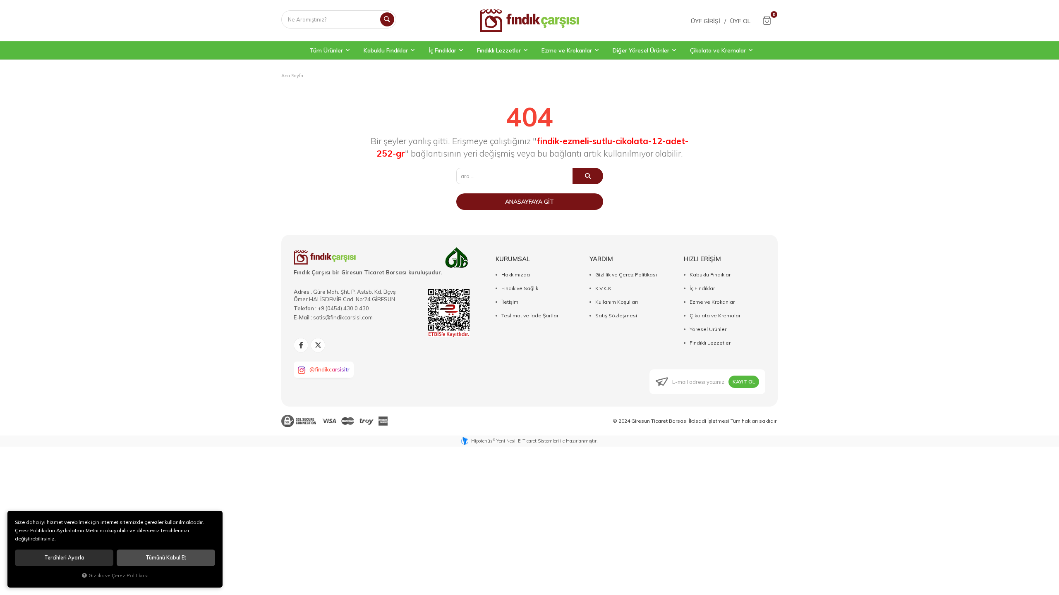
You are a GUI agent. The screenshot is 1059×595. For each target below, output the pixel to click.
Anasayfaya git (529, 201)
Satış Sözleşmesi (616, 315)
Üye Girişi (705, 21)
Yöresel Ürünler (708, 329)
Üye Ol (740, 21)
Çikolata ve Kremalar (715, 315)
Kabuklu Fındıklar (710, 274)
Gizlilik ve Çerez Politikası (626, 274)
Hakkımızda (515, 274)
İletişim (509, 302)
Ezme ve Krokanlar (712, 302)
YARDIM (601, 259)
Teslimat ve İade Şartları (530, 315)
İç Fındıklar (702, 288)
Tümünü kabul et (166, 558)
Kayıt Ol (744, 381)
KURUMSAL (513, 259)
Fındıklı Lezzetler (710, 343)
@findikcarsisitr (329, 369)
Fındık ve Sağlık (519, 288)
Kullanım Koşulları (616, 302)
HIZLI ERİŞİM (702, 259)
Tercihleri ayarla (64, 558)
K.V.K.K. (604, 288)
